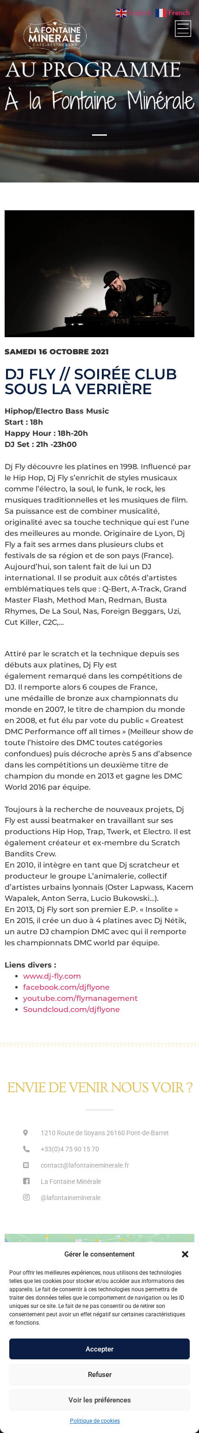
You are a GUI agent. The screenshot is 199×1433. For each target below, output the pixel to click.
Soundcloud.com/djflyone (71, 1009)
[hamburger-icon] (182, 30)
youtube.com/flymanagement (80, 998)
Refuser (100, 1374)
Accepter (99, 1349)
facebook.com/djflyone (66, 987)
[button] (185, 1254)
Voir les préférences (99, 1400)
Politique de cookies (95, 1421)
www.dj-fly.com (52, 976)
